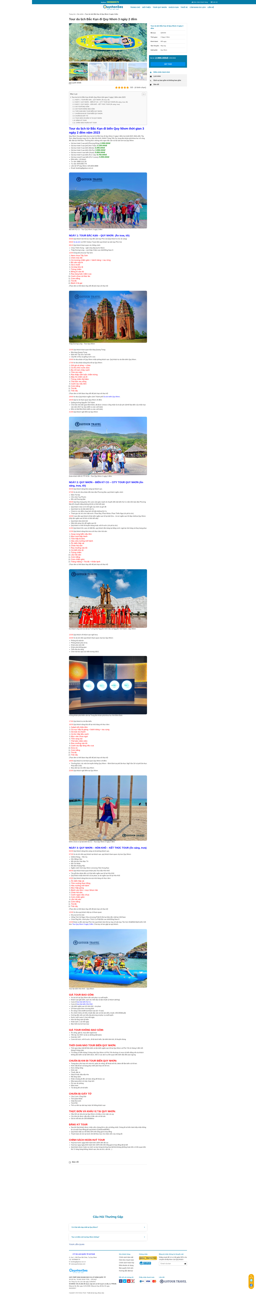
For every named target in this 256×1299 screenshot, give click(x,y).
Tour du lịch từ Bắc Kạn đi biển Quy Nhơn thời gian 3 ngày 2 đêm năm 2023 (99, 97)
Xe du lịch (76, 242)
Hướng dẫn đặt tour (126, 1271)
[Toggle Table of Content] (142, 94)
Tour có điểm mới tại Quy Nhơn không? (85, 1237)
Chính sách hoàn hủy (126, 1263)
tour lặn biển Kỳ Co (84, 1002)
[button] (144, 42)
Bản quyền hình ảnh (126, 1268)
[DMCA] (148, 1258)
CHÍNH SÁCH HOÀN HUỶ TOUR (86, 122)
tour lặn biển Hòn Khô (84, 1004)
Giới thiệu (146, 7)
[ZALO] (251, 1280)
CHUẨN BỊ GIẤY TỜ (81, 116)
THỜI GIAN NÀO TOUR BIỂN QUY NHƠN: (88, 111)
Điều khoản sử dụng (126, 1265)
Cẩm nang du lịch (198, 7)
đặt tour (168, 64)
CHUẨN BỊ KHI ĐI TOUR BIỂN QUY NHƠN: (89, 113)
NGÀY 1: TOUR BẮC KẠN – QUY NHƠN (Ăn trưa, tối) (92, 99)
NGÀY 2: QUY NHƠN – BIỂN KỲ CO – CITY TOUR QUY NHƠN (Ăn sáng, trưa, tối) (101, 102)
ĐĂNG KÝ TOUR (81, 120)
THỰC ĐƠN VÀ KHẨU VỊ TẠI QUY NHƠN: (88, 118)
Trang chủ (135, 7)
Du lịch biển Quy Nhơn (112, 397)
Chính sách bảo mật (126, 1257)
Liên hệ (211, 7)
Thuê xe (184, 7)
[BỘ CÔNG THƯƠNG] (145, 1263)
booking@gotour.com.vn (84, 168)
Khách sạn (174, 7)
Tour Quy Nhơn (160, 7)
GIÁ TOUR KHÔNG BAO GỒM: (85, 109)
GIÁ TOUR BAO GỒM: (82, 106)
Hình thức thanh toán (126, 1260)
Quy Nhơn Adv (99, 1293)
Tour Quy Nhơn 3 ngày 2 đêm (82, 924)
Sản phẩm (80, 14)
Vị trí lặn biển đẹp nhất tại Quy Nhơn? (85, 1227)
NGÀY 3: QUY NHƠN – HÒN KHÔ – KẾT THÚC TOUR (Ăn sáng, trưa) (97, 104)
